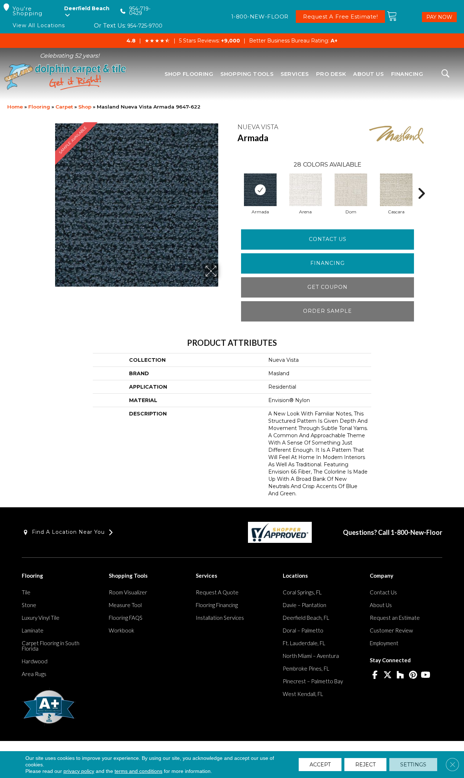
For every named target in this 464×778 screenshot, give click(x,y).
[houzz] (400, 675)
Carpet (64, 107)
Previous (233, 182)
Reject (365, 764)
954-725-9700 (144, 25)
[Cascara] (396, 190)
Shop (84, 107)
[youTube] (425, 675)
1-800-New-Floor (416, 532)
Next (421, 182)
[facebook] (375, 675)
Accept (320, 764)
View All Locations (39, 25)
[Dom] (351, 190)
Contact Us (328, 239)
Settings (413, 764)
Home (15, 107)
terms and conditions (138, 771)
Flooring (39, 107)
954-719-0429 (139, 11)
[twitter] (387, 675)
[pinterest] (413, 675)
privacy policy (78, 771)
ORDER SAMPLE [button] (327, 311)
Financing (327, 263)
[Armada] (260, 190)
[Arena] (305, 190)
